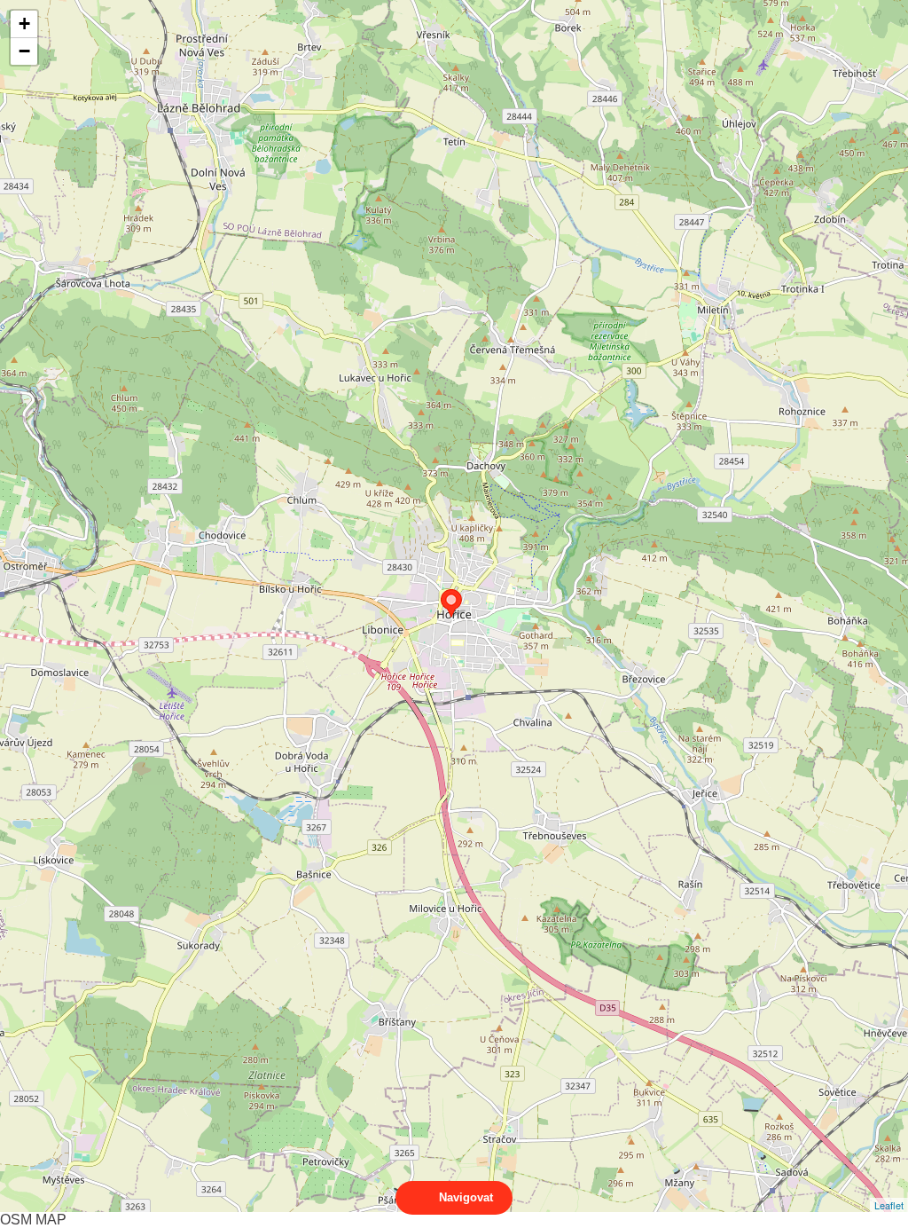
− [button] (24, 51)
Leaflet (889, 1205)
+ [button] (24, 23)
